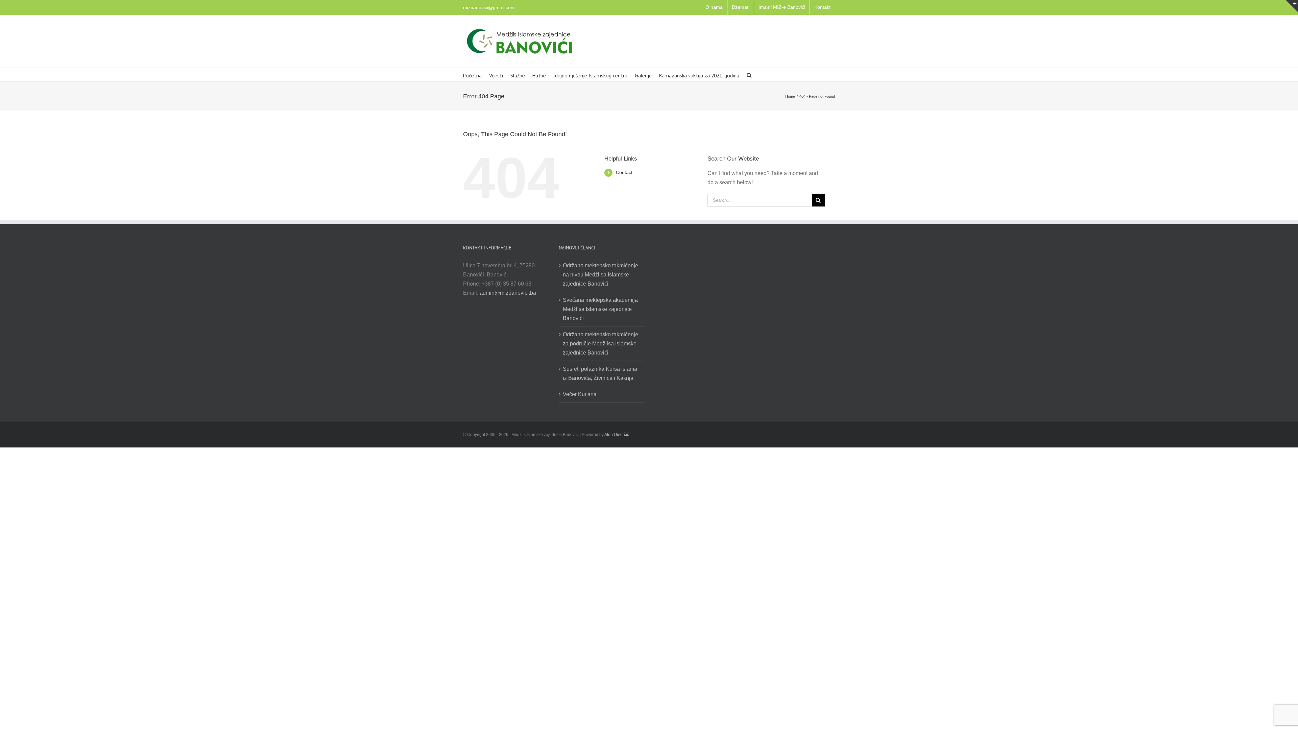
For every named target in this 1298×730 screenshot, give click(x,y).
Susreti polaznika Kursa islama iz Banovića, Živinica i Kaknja (600, 373)
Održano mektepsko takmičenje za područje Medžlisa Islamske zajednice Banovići (600, 344)
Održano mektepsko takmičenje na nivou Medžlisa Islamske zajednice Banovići (600, 275)
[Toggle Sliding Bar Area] (1292, 6)
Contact (624, 172)
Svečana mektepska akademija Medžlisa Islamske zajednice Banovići (600, 309)
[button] (749, 74)
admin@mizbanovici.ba (508, 293)
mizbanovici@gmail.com (489, 7)
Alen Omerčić (616, 434)
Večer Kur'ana (580, 394)
